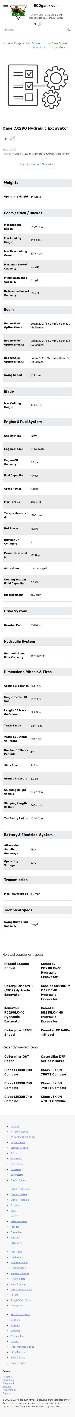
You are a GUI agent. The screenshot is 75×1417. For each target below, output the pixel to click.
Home (6, 43)
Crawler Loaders (19, 1194)
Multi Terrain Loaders (21, 1289)
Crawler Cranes (18, 1180)
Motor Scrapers (18, 1284)
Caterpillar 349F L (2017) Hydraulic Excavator (18, 990)
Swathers (15, 1330)
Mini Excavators (18, 1268)
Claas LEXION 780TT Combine (53, 1072)
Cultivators (16, 1205)
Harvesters (16, 1243)
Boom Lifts (16, 1158)
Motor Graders (18, 1278)
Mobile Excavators (20, 1273)
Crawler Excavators (38, 45)
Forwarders (16, 1232)
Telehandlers (17, 1336)
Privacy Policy (9, 1390)
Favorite (7, 1386)
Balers (14, 1153)
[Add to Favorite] (6, 138)
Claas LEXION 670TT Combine (53, 1099)
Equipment (20, 43)
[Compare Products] (40, 24)
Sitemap (7, 1393)
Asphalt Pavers (18, 1142)
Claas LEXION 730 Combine (18, 1085)
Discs (13, 1210)
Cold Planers (17, 1164)
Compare (7, 1376)
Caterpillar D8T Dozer (16, 1059)
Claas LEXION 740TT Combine (53, 1085)
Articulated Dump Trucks (23, 1137)
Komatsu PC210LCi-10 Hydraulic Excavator (51, 970)
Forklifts (15, 1226)
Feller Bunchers (19, 1221)
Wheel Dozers (18, 1357)
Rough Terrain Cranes (21, 1300)
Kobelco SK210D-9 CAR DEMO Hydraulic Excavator (55, 992)
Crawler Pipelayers (20, 1199)
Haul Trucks (16, 1251)
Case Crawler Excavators (60, 45)
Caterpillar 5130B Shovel (18, 1032)
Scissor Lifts (17, 1305)
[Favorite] (35, 24)
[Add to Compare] (12, 138)
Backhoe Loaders (19, 1147)
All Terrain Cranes (19, 1131)
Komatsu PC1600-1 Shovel (55, 1032)
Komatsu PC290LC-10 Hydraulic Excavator (14, 1014)
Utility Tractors (18, 1352)
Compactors (17, 1175)
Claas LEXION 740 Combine (18, 1099)
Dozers (14, 1216)
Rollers (14, 1295)
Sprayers (15, 1325)
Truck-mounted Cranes (22, 1346)
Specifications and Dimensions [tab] (37, 164)
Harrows (15, 1237)
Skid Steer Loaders (20, 1314)
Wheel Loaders (18, 1363)
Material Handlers (19, 1262)
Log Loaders (17, 1257)
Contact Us (8, 1380)
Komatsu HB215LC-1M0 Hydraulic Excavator (52, 1014)
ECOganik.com (46, 6)
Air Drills (15, 1126)
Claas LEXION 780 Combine (18, 1072)
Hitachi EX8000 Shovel (16, 966)
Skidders (15, 1320)
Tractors (14, 1341)
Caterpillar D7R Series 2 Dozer (53, 1059)
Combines (16, 1169)
